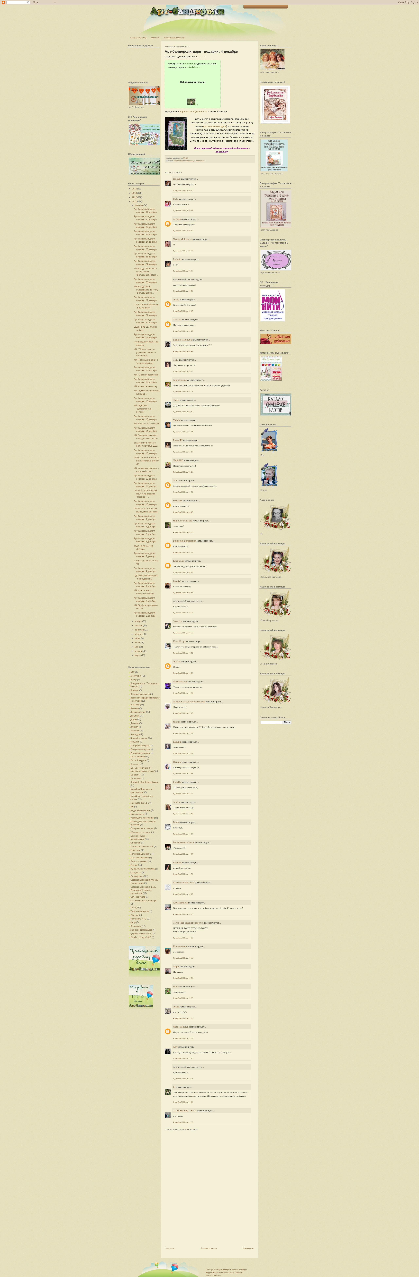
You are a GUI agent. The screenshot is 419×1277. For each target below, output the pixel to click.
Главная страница (138, 37)
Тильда (134, 907)
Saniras (176, 721)
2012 (134, 197)
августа (138, 634)
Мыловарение (137, 814)
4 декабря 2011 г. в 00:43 (183, 311)
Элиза (176, 399)
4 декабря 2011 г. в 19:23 (183, 1018)
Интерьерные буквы (140, 745)
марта (138, 655)
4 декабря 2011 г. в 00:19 (183, 230)
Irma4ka (177, 781)
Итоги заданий (137, 756)
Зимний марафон (138, 738)
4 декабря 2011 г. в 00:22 (183, 250)
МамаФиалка (180, 681)
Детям (133, 719)
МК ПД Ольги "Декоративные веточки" (142, 408)
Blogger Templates (213, 1272)
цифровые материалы (141, 933)
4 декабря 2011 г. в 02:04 (183, 391)
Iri (197, 104)
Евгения (177, 862)
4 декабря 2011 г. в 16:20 (183, 914)
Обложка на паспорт (140, 832)
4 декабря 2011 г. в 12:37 (183, 733)
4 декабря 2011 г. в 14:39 (183, 874)
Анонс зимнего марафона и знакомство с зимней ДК (146, 460)
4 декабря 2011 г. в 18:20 (183, 978)
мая (136, 647)
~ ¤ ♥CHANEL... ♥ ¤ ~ (184, 1110)
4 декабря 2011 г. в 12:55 (183, 773)
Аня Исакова (180, 379)
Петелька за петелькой (141, 846)
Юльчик (177, 741)
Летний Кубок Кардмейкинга (144, 782)
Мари (176, 966)
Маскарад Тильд (138, 803)
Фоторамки (135, 926)
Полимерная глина (139, 854)
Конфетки (135, 775)
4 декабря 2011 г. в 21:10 (183, 1058)
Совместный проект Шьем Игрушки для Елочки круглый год (143, 890)
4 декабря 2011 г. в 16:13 (183, 894)
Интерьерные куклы (140, 753)
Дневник (134, 723)
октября (138, 625)
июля (137, 638)
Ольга (176, 299)
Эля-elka (177, 621)
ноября (138, 621)
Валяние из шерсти (140, 694)
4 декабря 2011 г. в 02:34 (183, 431)
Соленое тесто (137, 897)
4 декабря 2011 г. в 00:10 (183, 190)
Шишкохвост (180, 946)
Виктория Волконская (184, 540)
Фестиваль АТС (138, 919)
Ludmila (177, 259)
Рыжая (176, 178)
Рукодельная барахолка (174, 37)
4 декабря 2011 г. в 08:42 (183, 512)
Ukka (176, 198)
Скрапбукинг (136, 876)
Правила (155, 37)
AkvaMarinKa (180, 902)
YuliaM (177, 420)
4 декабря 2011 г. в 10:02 (183, 612)
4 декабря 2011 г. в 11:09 (183, 693)
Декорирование (138, 712)
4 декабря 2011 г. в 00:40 (183, 291)
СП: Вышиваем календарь (143, 900)
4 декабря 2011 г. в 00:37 (183, 271)
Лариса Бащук (180, 1026)
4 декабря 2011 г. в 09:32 (183, 552)
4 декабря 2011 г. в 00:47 (183, 331)
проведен (189, 63)
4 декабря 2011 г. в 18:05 (183, 958)
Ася (175, 1046)
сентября (139, 630)
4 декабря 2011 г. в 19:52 (183, 1038)
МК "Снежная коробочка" (146, 375)
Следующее (170, 1247)
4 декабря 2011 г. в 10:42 (183, 653)
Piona (176, 822)
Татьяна (177, 319)
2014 (134, 188)
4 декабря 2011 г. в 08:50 (183, 532)
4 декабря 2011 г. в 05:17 (183, 452)
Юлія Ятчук (179, 641)
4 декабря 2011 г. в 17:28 (183, 937)
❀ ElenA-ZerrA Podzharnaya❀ (189, 701)
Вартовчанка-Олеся (183, 842)
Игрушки (134, 742)
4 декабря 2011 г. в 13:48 (183, 813)
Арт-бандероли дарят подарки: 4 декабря (201, 51)
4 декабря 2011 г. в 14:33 (183, 854)
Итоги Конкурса (138, 760)
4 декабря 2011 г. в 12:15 (183, 713)
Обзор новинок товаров (142, 828)
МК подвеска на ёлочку (145, 386)
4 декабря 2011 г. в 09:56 (183, 572)
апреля (138, 651)
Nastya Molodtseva (183, 239)
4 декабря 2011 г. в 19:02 (183, 998)
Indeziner (217, 1275)
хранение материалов (141, 930)
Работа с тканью (138, 861)
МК (132, 806)
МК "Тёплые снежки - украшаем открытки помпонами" (145, 352)
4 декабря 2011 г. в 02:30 (183, 411)
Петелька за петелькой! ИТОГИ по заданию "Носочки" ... (145, 493)
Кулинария (135, 778)
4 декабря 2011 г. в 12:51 (183, 753)
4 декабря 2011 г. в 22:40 (183, 1102)
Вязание (134, 708)
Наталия (177, 500)
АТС (132, 672)
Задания (134, 730)
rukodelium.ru (194, 67)
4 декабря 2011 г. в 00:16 (183, 210)
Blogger (244, 1269)
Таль (175, 359)
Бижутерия (135, 676)
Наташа (177, 761)
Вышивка (134, 704)
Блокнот (134, 690)
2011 (134, 201)
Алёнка (177, 219)
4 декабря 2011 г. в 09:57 (183, 592)
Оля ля (176, 661)
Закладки (135, 734)
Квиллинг (135, 764)
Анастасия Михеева (183, 882)
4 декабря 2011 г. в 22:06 (183, 1078)
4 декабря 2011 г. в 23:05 (183, 1122)
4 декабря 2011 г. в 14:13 (183, 834)
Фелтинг (134, 915)
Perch (176, 986)
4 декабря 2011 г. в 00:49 (183, 351)
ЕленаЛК (177, 440)
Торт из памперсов (139, 911)
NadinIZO (178, 460)
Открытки (135, 843)
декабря (139, 205)
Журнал (134, 727)
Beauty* (177, 580)
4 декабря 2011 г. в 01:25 (183, 371)
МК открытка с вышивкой (146, 423)
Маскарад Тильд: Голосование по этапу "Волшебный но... (146, 289)
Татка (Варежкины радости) (188, 922)
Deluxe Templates (235, 1272)
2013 (134, 193)
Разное (133, 865)
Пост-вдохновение (139, 857)
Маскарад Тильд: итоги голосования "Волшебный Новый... (146, 271)
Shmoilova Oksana (182, 520)
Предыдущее (249, 1247)
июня (137, 642)
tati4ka (176, 802)
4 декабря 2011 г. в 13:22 (183, 793)
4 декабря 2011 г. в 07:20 (183, 472)
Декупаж (134, 716)
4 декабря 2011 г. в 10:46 (183, 673)
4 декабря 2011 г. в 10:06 (183, 632)
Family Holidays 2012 (140, 937)
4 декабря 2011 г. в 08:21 (183, 492)
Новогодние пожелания (142, 818)
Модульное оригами (140, 810)
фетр (133, 922)
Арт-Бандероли (224, 1269)
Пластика (135, 850)
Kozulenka (178, 560)
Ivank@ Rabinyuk (182, 339)
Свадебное (135, 872)
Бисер (133, 679)
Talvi (175, 480)
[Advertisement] (189, 1223)
